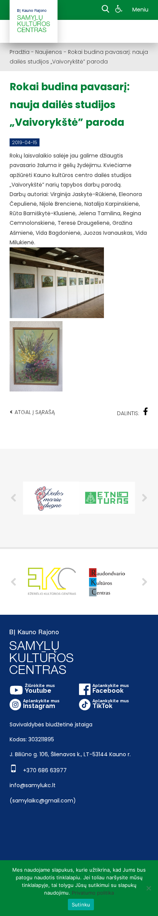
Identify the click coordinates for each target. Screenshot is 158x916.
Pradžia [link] (20, 52)
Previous (13, 498)
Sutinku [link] (81, 904)
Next (144, 498)
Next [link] (144, 582)
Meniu (140, 9)
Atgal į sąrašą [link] (32, 412)
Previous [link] (13, 582)
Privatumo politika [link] (93, 893)
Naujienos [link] (48, 52)
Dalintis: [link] (128, 413)
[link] (120, 10)
